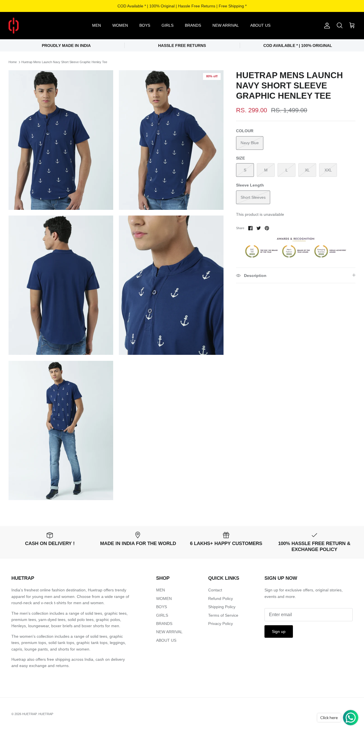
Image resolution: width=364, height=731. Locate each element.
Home (13, 62)
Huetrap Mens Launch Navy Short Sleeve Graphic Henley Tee (64, 62)
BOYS (144, 25)
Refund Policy (220, 598)
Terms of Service (223, 615)
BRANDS (193, 25)
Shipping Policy (221, 606)
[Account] (325, 25)
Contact (215, 590)
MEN (96, 25)
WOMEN (120, 25)
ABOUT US (260, 25)
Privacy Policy (220, 623)
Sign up (279, 631)
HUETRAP (29, 714)
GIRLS (167, 25)
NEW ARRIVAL (225, 25)
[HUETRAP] (43, 26)
